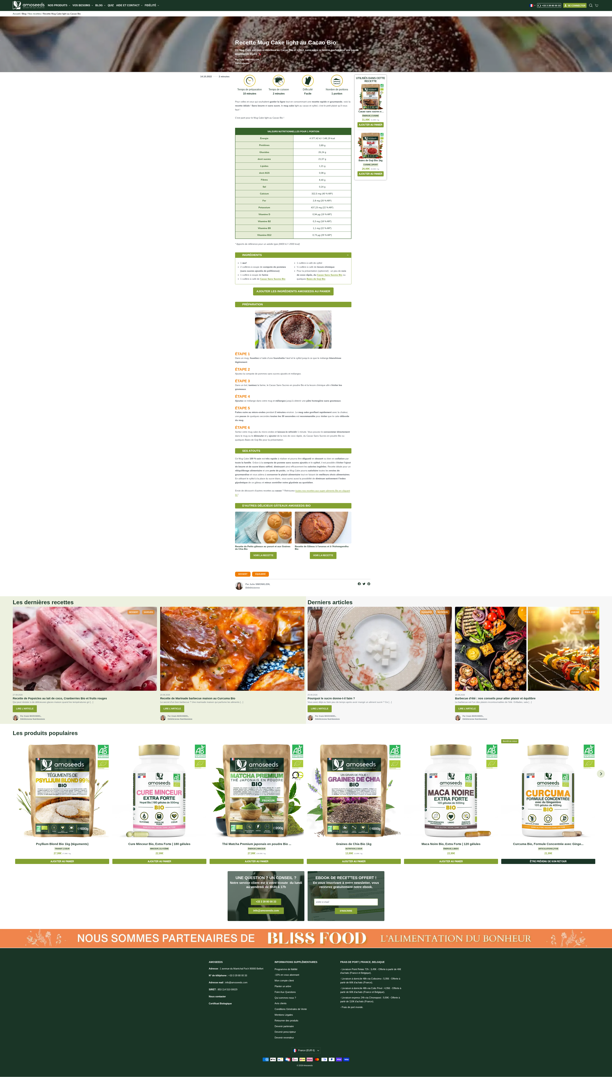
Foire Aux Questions (285, 992)
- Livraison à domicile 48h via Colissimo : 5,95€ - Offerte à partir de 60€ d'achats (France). (370, 980)
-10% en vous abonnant (287, 975)
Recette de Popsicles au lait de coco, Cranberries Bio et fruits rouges (60, 698)
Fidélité (151, 5)
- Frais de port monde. (351, 1007)
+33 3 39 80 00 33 (551, 5)
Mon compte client (284, 980)
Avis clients (281, 1003)
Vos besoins (82, 5)
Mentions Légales (284, 1015)
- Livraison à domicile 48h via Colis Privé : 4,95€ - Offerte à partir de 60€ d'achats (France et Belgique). (370, 990)
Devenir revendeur (284, 1037)
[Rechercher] (591, 5)
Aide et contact (128, 5)
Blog (99, 5)
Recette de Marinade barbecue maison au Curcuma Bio (197, 698)
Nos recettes (34, 13)
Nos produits (58, 5)
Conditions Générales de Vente (291, 1009)
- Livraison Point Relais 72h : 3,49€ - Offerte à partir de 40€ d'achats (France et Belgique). (370, 971)
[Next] (601, 774)
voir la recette (263, 555)
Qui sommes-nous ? (285, 998)
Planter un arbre (283, 986)
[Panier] (596, 5)
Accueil (16, 13)
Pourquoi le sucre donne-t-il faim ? (331, 698)
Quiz (111, 5)
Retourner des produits (286, 1020)
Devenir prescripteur (285, 1032)
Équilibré (260, 574)
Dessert (242, 574)
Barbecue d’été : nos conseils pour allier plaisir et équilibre (495, 698)
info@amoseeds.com (266, 910)
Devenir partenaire (284, 1026)
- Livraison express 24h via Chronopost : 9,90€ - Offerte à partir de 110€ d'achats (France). (370, 999)
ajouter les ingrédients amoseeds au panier (293, 291)
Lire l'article (24, 708)
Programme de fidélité (286, 969)
